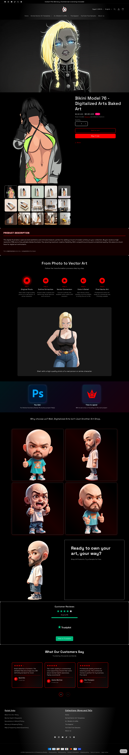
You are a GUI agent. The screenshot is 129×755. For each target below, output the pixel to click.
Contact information (73, 752)
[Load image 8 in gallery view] (37, 205)
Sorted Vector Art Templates (75, 718)
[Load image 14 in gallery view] (51, 218)
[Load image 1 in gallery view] (11, 192)
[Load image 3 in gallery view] (37, 192)
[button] (41, 16)
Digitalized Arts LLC (30, 752)
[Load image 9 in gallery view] (51, 205)
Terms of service (95, 752)
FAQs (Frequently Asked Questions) (17, 727)
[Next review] (68, 691)
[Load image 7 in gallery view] (24, 205)
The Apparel (69, 724)
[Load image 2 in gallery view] (24, 192)
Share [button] (79, 142)
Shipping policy (84, 752)
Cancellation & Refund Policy (14, 721)
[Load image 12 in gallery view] (24, 218)
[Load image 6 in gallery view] (11, 205)
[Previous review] (61, 691)
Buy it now (95, 136)
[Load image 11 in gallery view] (11, 218)
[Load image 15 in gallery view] (64, 218)
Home (67, 715)
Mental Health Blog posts (13, 718)
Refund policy (62, 752)
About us (68, 731)
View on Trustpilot (64, 636)
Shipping (87, 117)
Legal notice (104, 752)
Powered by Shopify (41, 752)
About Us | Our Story (12, 715)
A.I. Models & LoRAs (71, 721)
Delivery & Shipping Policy (13, 724)
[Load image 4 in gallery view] (51, 192)
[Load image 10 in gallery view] (64, 205)
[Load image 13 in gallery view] (37, 218)
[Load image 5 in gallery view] (64, 192)
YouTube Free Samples (72, 727)
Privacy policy (53, 752)
